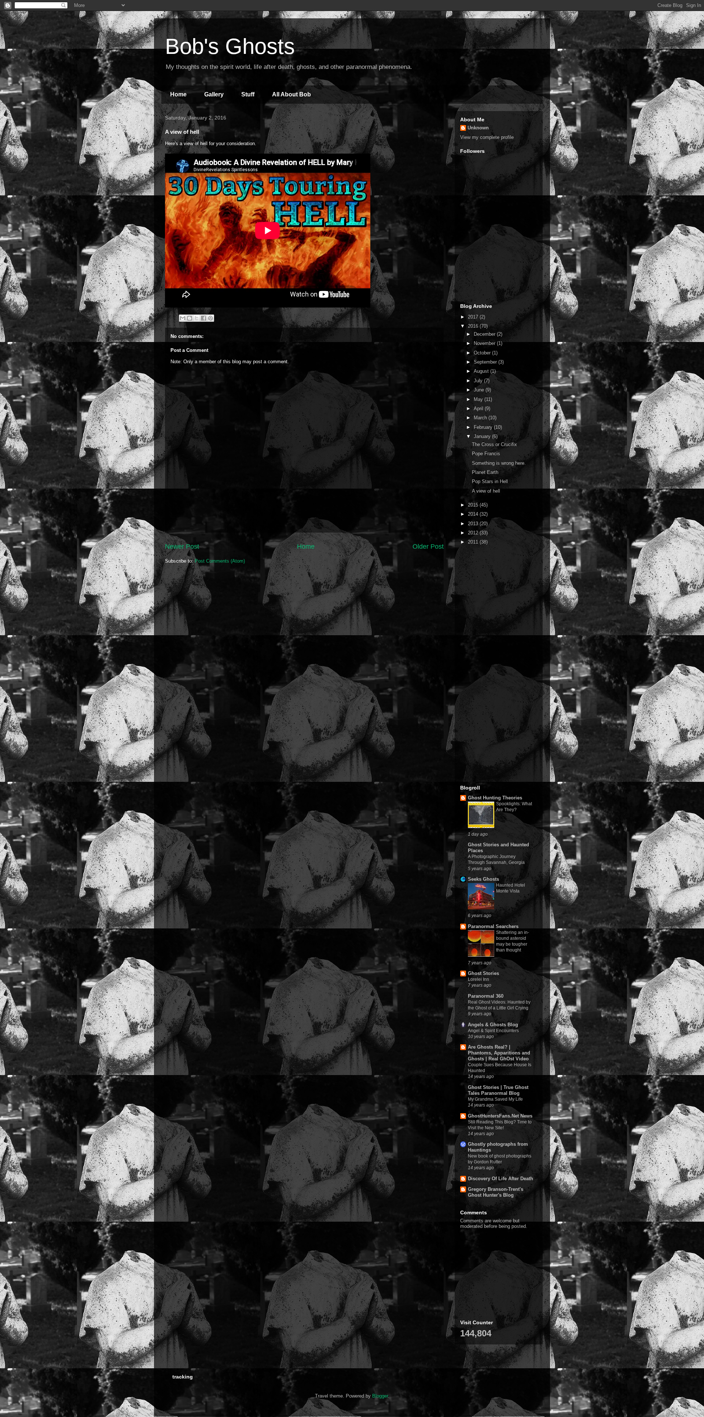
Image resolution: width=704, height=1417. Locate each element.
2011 (474, 542)
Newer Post (182, 546)
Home (178, 94)
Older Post (428, 546)
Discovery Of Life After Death (500, 1178)
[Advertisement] (497, 257)
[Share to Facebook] (203, 318)
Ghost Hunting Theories (495, 797)
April (479, 408)
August (482, 371)
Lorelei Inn (478, 979)
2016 (474, 326)
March (481, 417)
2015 (474, 505)
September (486, 362)
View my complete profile (487, 137)
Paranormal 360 (485, 996)
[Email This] (182, 318)
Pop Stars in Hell (490, 481)
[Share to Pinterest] (210, 318)
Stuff (247, 94)
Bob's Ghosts (230, 46)
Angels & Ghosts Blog (493, 1024)
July (479, 380)
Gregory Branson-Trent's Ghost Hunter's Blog (495, 1192)
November (485, 343)
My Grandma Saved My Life (495, 1099)
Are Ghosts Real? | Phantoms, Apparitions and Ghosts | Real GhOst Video (499, 1052)
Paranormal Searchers (493, 926)
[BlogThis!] (189, 318)
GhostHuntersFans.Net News (500, 1116)
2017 (474, 317)
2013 (474, 523)
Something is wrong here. (499, 463)
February (484, 427)
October (483, 353)
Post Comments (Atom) (220, 561)
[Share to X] (196, 318)
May (479, 399)
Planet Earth (485, 472)
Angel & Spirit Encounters (493, 1030)
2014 (474, 514)
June (479, 390)
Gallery (214, 94)
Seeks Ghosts (483, 879)
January (483, 436)
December (485, 334)
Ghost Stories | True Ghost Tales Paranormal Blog (498, 1090)
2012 (474, 532)
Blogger (380, 1396)
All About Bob (291, 94)
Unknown (478, 127)
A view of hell (486, 491)
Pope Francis (486, 453)
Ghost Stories (483, 973)
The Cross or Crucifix (494, 444)
